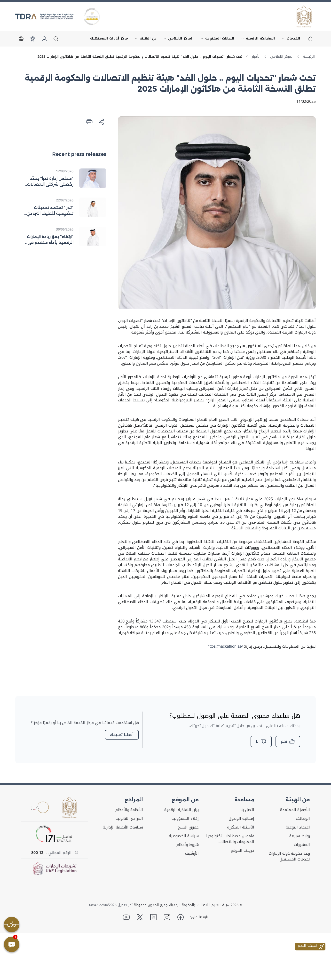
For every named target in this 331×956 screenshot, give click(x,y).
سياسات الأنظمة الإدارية (123, 827)
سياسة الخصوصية (184, 836)
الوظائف (303, 818)
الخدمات (290, 39)
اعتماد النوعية (298, 827)
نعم (284, 741)
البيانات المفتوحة (216, 39)
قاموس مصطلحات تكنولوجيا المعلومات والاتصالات (230, 839)
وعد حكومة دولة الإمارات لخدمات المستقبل (289, 856)
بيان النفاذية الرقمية (181, 810)
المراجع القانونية (129, 818)
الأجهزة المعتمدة (295, 810)
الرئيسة (309, 56)
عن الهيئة (145, 39)
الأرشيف (192, 853)
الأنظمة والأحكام (129, 810)
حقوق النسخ (188, 827)
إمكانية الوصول (241, 818)
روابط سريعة (299, 836)
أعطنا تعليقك (122, 734)
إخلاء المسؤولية (185, 818)
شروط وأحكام (187, 845)
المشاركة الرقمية (257, 39)
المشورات (302, 845)
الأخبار (256, 56)
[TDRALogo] (44, 16)
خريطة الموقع (242, 850)
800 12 (37, 853)
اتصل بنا (247, 810)
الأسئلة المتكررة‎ (240, 827)
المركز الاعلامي (177, 39)
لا (257, 741)
